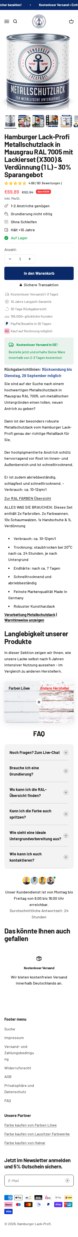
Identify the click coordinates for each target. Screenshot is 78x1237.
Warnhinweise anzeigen (24, 620)
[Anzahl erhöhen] (29, 259)
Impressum (14, 1037)
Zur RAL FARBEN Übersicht (27, 498)
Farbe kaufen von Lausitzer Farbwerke (37, 1133)
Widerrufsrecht (17, 1067)
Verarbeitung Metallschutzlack (29, 614)
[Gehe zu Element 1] (10, 122)
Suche (9, 1029)
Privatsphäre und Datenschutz (19, 1088)
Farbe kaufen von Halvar (25, 1142)
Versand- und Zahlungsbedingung (19, 1052)
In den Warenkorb (39, 273)
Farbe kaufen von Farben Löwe (30, 1125)
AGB (7, 1076)
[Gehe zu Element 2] (24, 122)
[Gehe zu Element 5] (66, 122)
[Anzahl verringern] (10, 259)
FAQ (7, 1100)
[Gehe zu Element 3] (38, 122)
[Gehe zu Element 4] (52, 122)
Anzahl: (10, 249)
